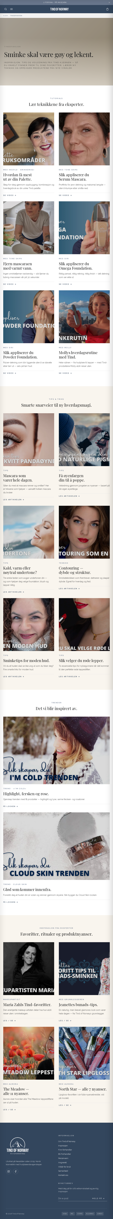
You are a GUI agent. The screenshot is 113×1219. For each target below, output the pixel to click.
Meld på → (98, 1198)
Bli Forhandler (64, 1154)
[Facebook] (15, 1171)
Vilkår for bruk (64, 1167)
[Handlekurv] (107, 9)
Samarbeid (63, 1171)
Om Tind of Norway (66, 1141)
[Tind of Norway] (59, 9)
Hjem (5, 15)
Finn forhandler (65, 1150)
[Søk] (5, 9)
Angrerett (62, 1162)
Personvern (63, 1158)
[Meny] (11, 9)
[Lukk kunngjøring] (109, 2)
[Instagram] (8, 1171)
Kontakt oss (63, 1175)
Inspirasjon (63, 1146)
